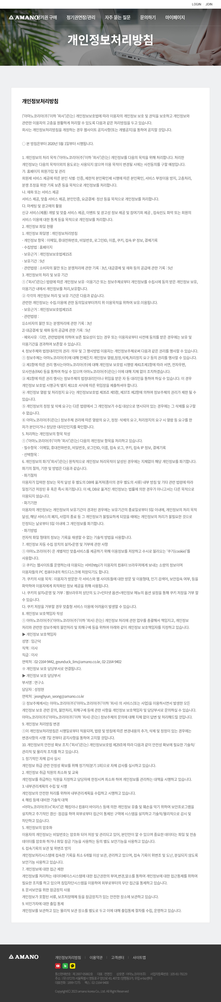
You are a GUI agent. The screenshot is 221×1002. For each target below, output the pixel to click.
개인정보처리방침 (68, 957)
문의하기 (148, 17)
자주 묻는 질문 (117, 17)
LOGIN (196, 4)
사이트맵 (139, 957)
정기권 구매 (46, 17)
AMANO (26, 17)
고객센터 (117, 957)
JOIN (208, 4)
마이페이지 (175, 17)
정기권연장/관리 (80, 17)
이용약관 (96, 957)
